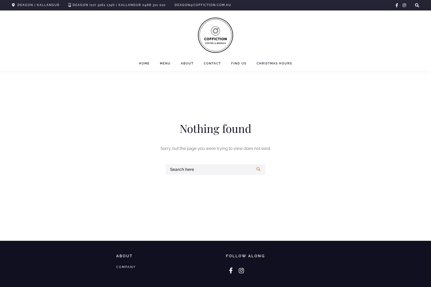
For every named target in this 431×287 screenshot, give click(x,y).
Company (126, 267)
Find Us (238, 63)
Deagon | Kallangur (38, 5)
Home (144, 63)
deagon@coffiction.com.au (203, 5)
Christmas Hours (274, 63)
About (187, 63)
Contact (212, 63)
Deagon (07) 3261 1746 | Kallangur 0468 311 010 (119, 5)
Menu (165, 63)
